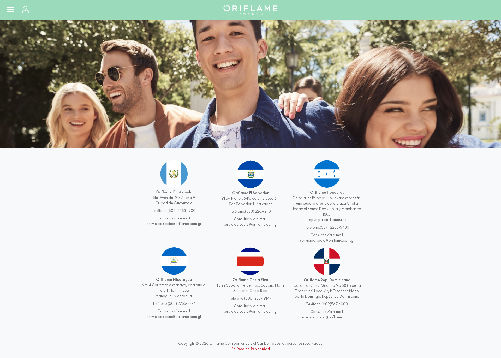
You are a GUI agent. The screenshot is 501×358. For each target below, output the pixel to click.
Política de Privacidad (250, 349)
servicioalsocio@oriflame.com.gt (174, 223)
